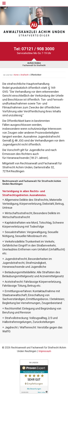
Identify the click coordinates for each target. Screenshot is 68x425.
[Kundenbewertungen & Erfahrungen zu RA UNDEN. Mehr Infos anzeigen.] (34, 376)
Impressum (44, 351)
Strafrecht (24, 75)
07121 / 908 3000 (38, 48)
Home (16, 75)
